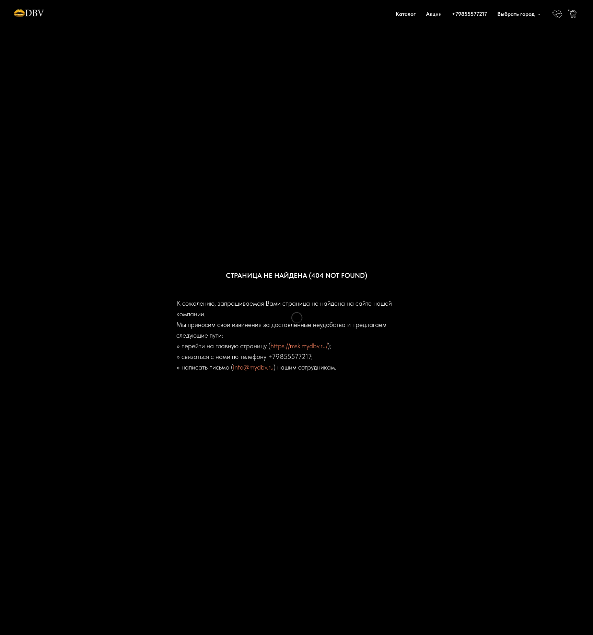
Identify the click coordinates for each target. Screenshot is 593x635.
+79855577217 (469, 14)
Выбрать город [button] (516, 14)
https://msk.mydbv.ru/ (299, 346)
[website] (557, 14)
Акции (434, 14)
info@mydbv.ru (253, 367)
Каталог (406, 14)
